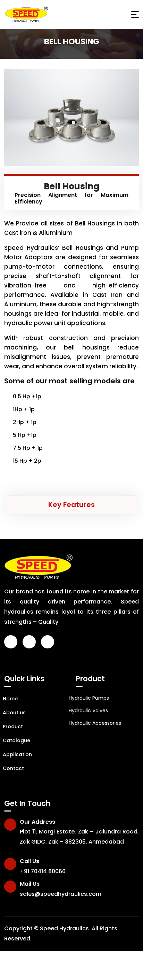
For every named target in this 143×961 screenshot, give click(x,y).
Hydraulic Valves (88, 710)
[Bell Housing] (71, 117)
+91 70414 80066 (43, 871)
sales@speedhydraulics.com (60, 894)
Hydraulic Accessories (95, 723)
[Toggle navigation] (135, 14)
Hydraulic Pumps (89, 697)
